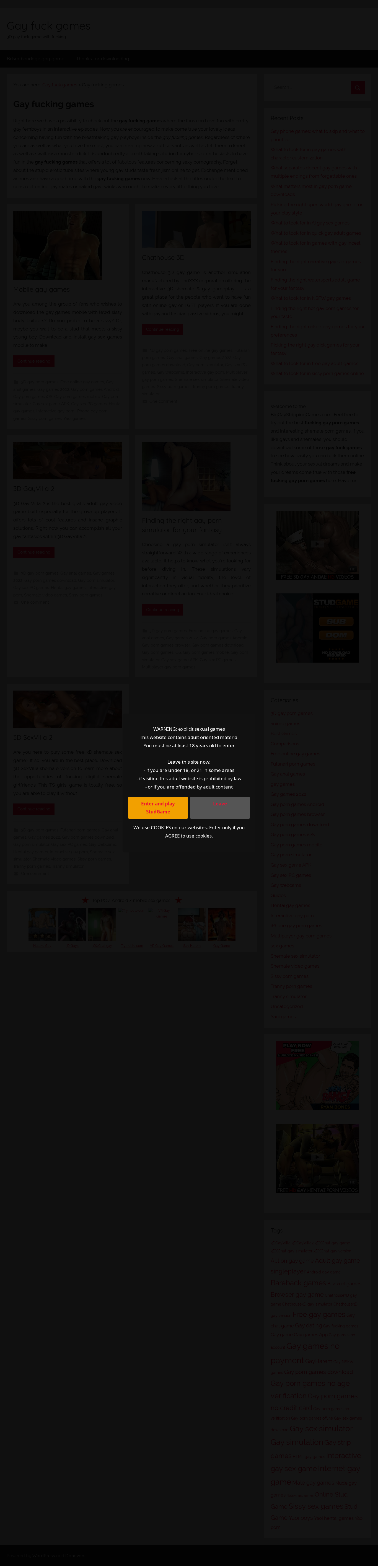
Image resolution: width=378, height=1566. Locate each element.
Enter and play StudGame (158, 807)
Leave (220, 803)
